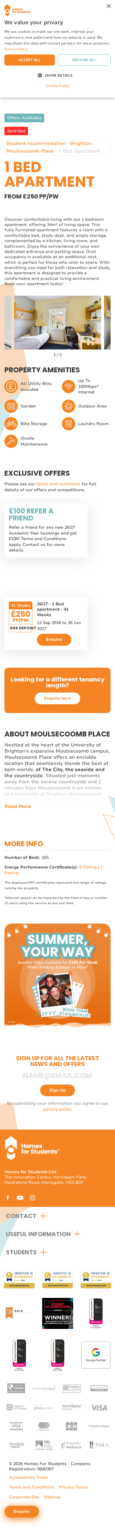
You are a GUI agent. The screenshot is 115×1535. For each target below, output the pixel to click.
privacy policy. (57, 1109)
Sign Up (57, 1090)
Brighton (80, 143)
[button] (57, 75)
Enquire (54, 639)
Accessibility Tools (28, 1477)
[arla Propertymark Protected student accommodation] (99, 1387)
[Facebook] (7, 1197)
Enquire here (57, 698)
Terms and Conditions (32, 1487)
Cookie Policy (57, 85)
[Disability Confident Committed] (71, 1387)
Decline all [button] (84, 59)
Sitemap (52, 1497)
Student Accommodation (36, 143)
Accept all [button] (30, 59)
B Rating (88, 867)
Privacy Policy (73, 1487)
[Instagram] (32, 1197)
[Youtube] (20, 1197)
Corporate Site (24, 1497)
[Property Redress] (71, 1444)
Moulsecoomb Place (30, 151)
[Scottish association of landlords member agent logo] (43, 1444)
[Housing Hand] (16, 1444)
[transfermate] (99, 1425)
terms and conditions (59, 484)
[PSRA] (99, 1444)
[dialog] (57, 49)
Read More (17, 807)
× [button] (108, 6)
